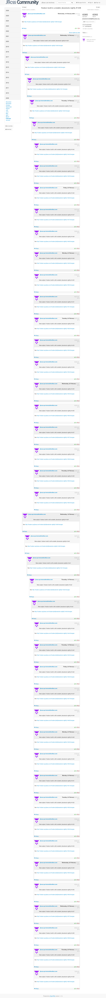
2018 (7, 52)
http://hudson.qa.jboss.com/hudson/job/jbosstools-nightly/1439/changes (44, 45)
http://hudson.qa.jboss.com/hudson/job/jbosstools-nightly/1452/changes (55, 328)
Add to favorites (88, 28)
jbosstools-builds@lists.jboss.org (90, 19)
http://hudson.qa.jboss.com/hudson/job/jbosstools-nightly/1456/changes (55, 415)
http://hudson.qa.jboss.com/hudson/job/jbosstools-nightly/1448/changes (55, 241)
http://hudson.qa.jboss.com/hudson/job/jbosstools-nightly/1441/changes (48, 89)
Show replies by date (74, 32)
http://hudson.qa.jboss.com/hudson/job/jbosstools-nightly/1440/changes (46, 67)
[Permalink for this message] (79, 15)
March (7, 117)
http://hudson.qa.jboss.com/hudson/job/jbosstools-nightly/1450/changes (55, 285)
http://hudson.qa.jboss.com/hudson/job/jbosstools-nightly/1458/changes (55, 459)
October (8, 105)
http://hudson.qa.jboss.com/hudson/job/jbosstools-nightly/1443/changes (53, 132)
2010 (7, 93)
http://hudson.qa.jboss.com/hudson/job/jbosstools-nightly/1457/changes (55, 437)
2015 (7, 67)
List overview (9, 126)
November (8, 103)
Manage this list (81, 2)
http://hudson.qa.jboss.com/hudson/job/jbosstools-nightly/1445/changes (55, 176)
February (8, 118)
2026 (7, 10)
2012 (7, 83)
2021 (7, 36)
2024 (7, 21)
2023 (7, 26)
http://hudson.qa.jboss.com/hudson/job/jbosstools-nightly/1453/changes (55, 350)
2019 (7, 47)
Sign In (91, 2)
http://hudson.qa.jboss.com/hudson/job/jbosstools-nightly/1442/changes (51, 111)
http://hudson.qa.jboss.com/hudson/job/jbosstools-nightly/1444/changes (55, 154)
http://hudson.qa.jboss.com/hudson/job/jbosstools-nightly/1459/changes (55, 481)
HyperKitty (52, 996)
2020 (7, 41)
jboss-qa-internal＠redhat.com (36, 13)
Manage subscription (89, 21)
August (8, 108)
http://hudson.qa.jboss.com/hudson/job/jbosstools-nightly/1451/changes (55, 307)
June (7, 112)
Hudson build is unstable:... (29, 9)
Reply (24, 28)
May (7, 113)
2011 (7, 88)
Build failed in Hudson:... (94, 9)
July (7, 110)
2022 (7, 31)
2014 (7, 72)
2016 (7, 62)
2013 (7, 77)
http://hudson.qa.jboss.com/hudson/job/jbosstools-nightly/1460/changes (55, 502)
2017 (7, 57)
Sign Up (98, 2)
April (7, 115)
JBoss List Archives (47, 2)
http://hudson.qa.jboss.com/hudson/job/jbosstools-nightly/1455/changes (55, 394)
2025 (7, 16)
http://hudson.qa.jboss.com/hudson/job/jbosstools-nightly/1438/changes (43, 22)
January (8, 120)
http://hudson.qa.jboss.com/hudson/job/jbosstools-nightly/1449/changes (55, 263)
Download (8, 129)
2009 (7, 98)
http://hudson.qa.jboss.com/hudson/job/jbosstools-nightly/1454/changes (55, 372)
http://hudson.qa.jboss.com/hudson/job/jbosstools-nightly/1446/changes (55, 198)
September (9, 107)
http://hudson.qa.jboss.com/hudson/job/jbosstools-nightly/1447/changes (55, 219)
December (8, 102)
